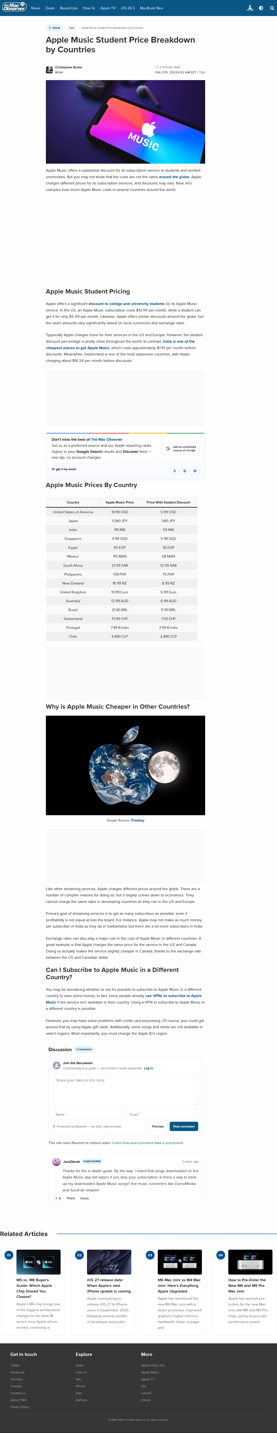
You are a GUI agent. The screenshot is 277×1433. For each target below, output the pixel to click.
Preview (158, 1126)
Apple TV (108, 8)
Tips (71, 28)
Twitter (15, 1365)
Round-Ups (69, 8)
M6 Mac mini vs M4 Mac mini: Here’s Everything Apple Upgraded (179, 1285)
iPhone (80, 1386)
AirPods (81, 1399)
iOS (143, 1386)
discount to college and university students (127, 304)
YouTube (16, 1379)
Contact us (17, 1393)
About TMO (18, 1399)
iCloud (145, 1399)
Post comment (184, 1126)
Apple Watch (150, 1372)
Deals (50, 8)
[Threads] (184, 471)
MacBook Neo (151, 8)
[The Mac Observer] (14, 8)
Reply (71, 1198)
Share (84, 1198)
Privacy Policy (19, 1406)
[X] (174, 471)
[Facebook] (195, 471)
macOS (146, 1393)
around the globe (174, 177)
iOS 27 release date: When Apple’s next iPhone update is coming (109, 1285)
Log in (148, 1068)
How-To (89, 8)
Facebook (17, 1372)
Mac (79, 1379)
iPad (79, 1393)
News (35, 8)
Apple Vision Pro (153, 1365)
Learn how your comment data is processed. (148, 1142)
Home (56, 28)
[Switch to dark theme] (261, 8)
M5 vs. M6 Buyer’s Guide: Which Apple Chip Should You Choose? (34, 1288)
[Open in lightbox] (125, 812)
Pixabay (138, 820)
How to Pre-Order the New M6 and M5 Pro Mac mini (247, 1285)
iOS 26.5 (128, 8)
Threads (16, 1386)
